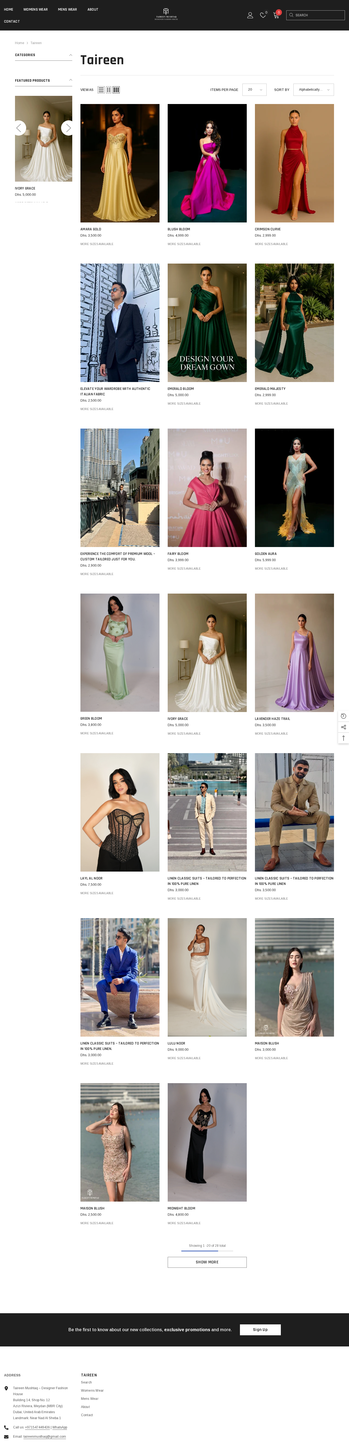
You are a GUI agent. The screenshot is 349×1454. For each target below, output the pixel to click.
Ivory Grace (178, 718)
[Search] (291, 15)
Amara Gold (90, 229)
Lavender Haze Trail (272, 718)
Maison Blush (267, 1043)
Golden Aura (266, 553)
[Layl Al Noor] (120, 812)
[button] (18, 128)
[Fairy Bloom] (207, 488)
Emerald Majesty (20, 188)
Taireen (36, 43)
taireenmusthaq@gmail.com (44, 1436)
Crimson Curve (268, 229)
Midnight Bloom (181, 1208)
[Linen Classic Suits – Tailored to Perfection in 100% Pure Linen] (207, 812)
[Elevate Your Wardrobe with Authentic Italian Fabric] (120, 323)
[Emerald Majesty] (33, 139)
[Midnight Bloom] (207, 1142)
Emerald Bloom (181, 388)
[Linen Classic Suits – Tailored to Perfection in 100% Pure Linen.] (120, 977)
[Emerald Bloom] (207, 323)
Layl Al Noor (91, 878)
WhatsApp (59, 1427)
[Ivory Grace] (207, 653)
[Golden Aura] (294, 488)
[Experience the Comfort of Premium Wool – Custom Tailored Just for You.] (120, 488)
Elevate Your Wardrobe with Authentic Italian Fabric (115, 391)
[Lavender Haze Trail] (294, 653)
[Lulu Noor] (207, 977)
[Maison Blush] (294, 977)
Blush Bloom (179, 229)
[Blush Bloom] (207, 163)
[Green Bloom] (120, 653)
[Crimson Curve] (294, 163)
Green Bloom (91, 718)
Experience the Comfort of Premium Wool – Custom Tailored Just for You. (117, 556)
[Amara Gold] (120, 163)
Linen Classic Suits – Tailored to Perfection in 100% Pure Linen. (119, 1046)
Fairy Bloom (178, 553)
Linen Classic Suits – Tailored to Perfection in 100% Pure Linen (207, 881)
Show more (207, 1262)
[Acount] (250, 15)
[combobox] (320, 15)
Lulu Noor (176, 1043)
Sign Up (260, 1330)
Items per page (224, 90)
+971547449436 (37, 1427)
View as (87, 90)
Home (19, 43)
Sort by (281, 90)
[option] (33, 151)
